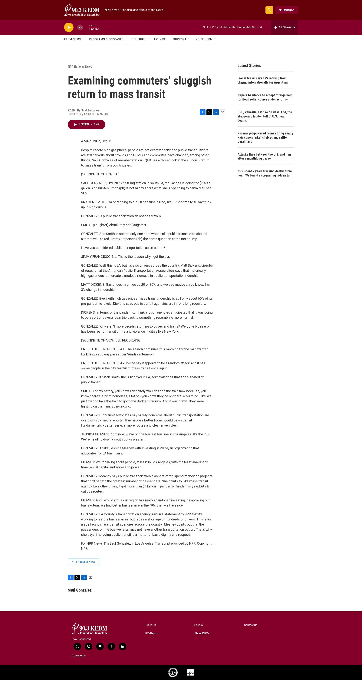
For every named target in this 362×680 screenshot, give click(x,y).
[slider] (86, 27)
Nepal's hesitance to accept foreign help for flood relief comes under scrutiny (265, 97)
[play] (69, 27)
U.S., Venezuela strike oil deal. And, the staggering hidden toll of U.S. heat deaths (265, 116)
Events (159, 39)
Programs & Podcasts (106, 39)
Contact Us (250, 625)
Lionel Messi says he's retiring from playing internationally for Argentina (263, 80)
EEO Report (151, 633)
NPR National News (80, 66)
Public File (150, 625)
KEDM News (72, 39)
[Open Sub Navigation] (83, 39)
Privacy (198, 625)
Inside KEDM (204, 39)
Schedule (139, 39)
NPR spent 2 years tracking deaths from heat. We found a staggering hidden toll (265, 173)
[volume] (80, 27)
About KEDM (201, 633)
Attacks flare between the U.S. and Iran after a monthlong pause (264, 156)
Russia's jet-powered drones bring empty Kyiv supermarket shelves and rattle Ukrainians (265, 137)
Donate (288, 10)
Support (179, 39)
